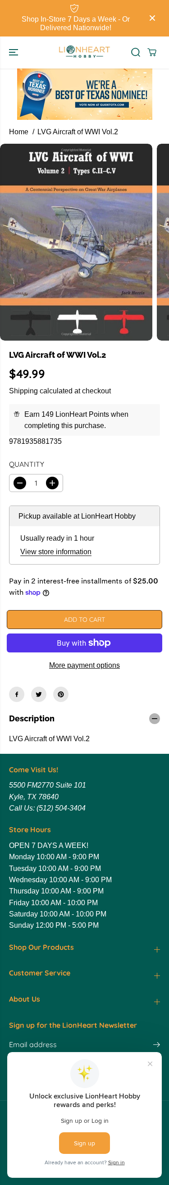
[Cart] (152, 52)
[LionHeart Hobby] (84, 52)
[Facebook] (16, 694)
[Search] (136, 52)
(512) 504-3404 (61, 808)
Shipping (23, 391)
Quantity (26, 464)
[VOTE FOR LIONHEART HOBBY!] (84, 94)
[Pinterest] (61, 694)
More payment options (84, 665)
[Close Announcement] (152, 18)
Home (18, 132)
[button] (14, 52)
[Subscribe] (156, 1045)
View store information (55, 552)
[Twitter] (38, 694)
